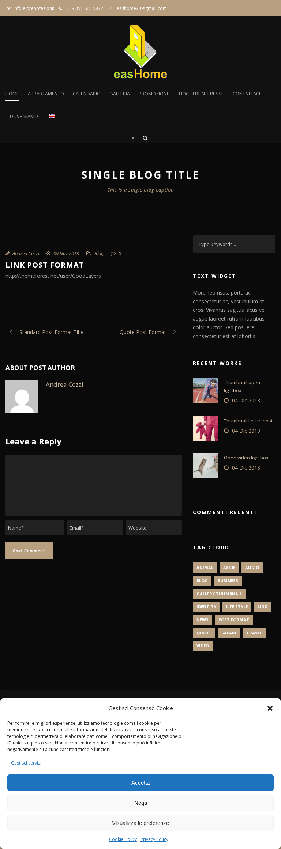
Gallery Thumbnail (219, 593)
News (202, 619)
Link (262, 606)
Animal (204, 567)
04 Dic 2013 (246, 400)
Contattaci (246, 93)
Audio (252, 567)
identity (206, 606)
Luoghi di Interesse (200, 93)
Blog (99, 253)
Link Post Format (44, 265)
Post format (233, 619)
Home (12, 93)
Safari (228, 633)
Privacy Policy (154, 839)
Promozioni (153, 93)
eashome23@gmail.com (142, 8)
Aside (229, 567)
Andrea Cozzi (25, 253)
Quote (203, 633)
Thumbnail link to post (248, 420)
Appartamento (46, 93)
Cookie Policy (123, 839)
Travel (254, 633)
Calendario (87, 93)
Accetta (140, 783)
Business (228, 580)
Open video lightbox (246, 457)
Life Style (237, 606)
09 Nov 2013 (66, 253)
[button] (270, 708)
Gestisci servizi (26, 763)
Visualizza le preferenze (140, 823)
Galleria (119, 93)
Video (202, 645)
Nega (140, 803)
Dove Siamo (24, 116)
